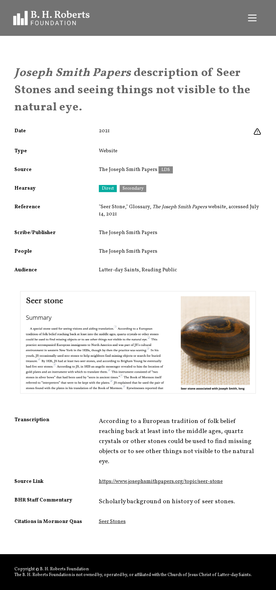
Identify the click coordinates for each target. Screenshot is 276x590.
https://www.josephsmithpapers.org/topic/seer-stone (161, 481)
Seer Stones (112, 521)
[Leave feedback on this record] (257, 132)
